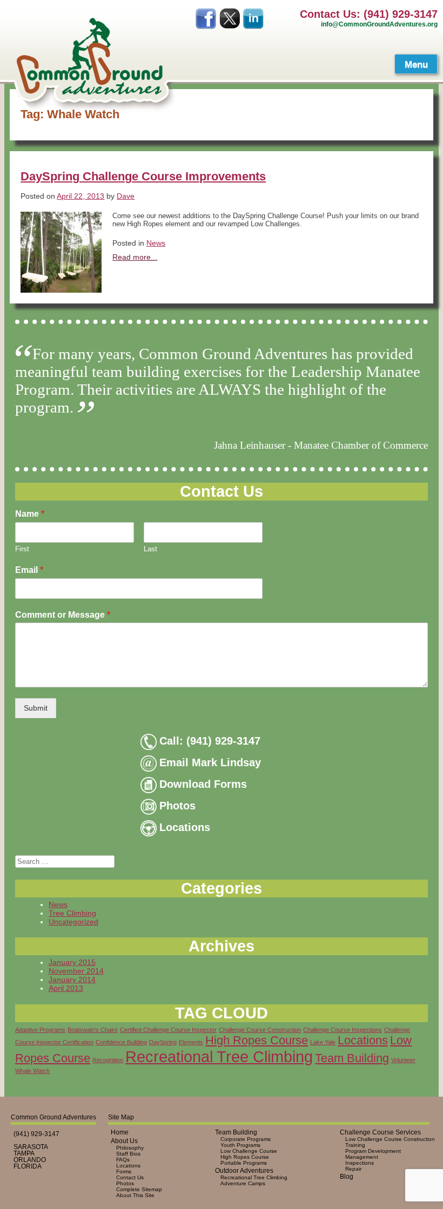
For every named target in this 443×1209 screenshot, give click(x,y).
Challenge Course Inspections (342, 1029)
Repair (353, 1169)
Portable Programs (243, 1163)
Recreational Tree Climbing (219, 1056)
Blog (346, 1176)
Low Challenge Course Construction (390, 1139)
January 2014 (72, 979)
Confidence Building (121, 1042)
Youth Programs (240, 1145)
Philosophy (130, 1148)
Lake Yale (322, 1042)
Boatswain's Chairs (93, 1029)
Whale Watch (32, 1071)
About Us (124, 1141)
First (22, 549)
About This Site (135, 1195)
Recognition (107, 1060)
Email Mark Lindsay (210, 762)
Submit (36, 708)
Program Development (373, 1151)
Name (29, 513)
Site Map (121, 1117)
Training (355, 1145)
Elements (191, 1042)
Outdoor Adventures (244, 1170)
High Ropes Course (256, 1040)
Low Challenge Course (248, 1151)
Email (29, 570)
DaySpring (163, 1042)
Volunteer (403, 1060)
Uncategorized (73, 921)
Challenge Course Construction (260, 1029)
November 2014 (76, 971)
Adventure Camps (242, 1183)
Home (120, 1132)
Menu (416, 64)
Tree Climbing (72, 913)
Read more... (134, 257)
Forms (123, 1171)
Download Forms (203, 784)
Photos (177, 806)
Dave (126, 196)
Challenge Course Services (380, 1132)
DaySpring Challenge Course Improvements (143, 176)
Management (361, 1157)
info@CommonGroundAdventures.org (379, 24)
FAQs (123, 1160)
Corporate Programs (245, 1139)
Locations (184, 827)
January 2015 (72, 962)
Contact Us (130, 1177)
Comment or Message (62, 614)
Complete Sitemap (139, 1189)
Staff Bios (128, 1154)
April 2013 (66, 988)
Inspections (359, 1163)
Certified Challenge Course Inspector (168, 1029)
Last (150, 549)
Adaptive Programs (40, 1029)
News (155, 243)
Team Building (352, 1058)
